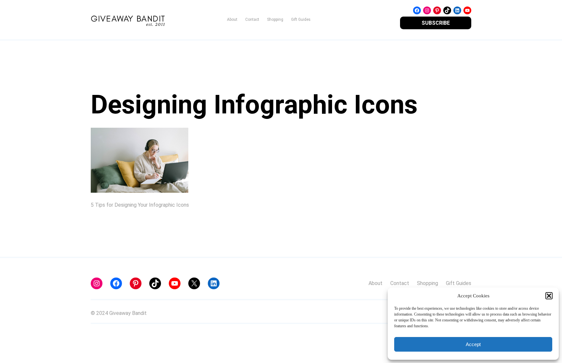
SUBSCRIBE (435, 23)
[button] (549, 295)
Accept (473, 344)
